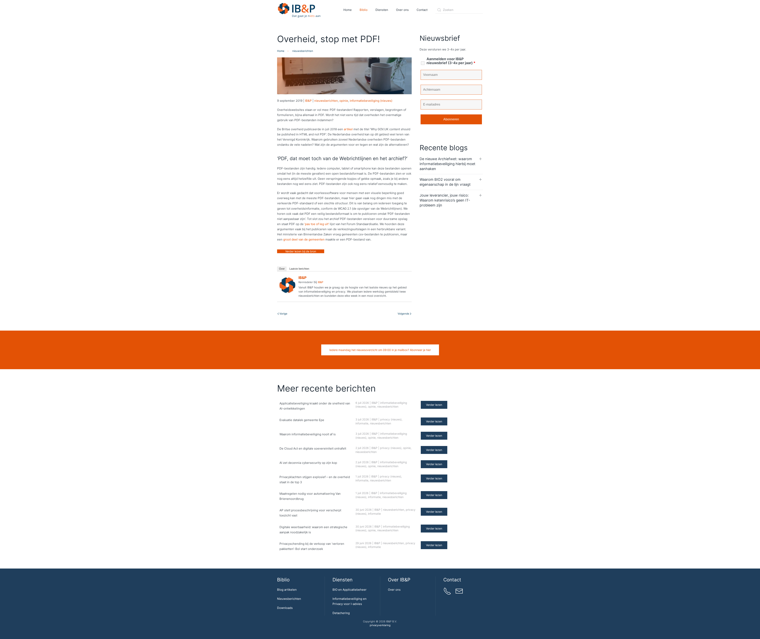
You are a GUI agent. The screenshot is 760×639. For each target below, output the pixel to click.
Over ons (394, 589)
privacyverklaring (380, 625)
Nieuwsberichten (289, 599)
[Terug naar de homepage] (299, 10)
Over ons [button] (402, 10)
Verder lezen (434, 404)
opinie (343, 101)
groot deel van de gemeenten (304, 239)
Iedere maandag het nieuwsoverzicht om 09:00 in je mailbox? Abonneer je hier (380, 350)
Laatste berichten (299, 268)
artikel (348, 129)
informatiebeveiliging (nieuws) (371, 101)
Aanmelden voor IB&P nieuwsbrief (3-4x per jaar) (451, 61)
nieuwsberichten (326, 101)
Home (347, 10)
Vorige (283, 313)
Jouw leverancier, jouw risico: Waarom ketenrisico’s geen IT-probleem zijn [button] (445, 200)
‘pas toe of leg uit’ (316, 224)
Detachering (341, 613)
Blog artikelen (287, 589)
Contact (422, 10)
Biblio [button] (364, 10)
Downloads (285, 608)
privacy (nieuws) (391, 419)
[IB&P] (287, 285)
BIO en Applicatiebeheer (349, 589)
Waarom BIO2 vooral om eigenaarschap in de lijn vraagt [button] (445, 181)
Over (282, 268)
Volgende (403, 313)
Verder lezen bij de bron (300, 251)
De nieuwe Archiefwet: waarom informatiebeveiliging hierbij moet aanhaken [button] (447, 164)
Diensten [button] (381, 10)
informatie (361, 423)
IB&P (308, 101)
